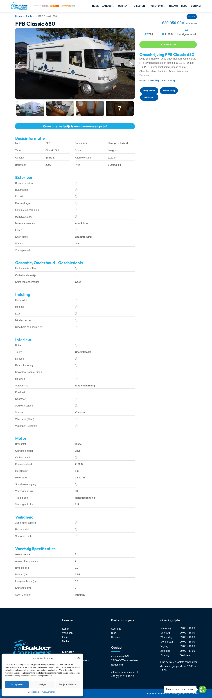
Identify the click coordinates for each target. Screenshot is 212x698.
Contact (196, 6)
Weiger (42, 684)
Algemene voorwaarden (159, 693)
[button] (78, 657)
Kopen (65, 628)
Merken (122, 6)
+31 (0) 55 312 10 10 (122, 676)
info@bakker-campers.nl (124, 672)
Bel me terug (169, 91)
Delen (191, 17)
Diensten (139, 6)
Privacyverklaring (48, 692)
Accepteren (17, 684)
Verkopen (67, 633)
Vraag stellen (149, 91)
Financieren (189, 23)
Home (95, 6)
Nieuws (173, 6)
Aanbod (107, 6)
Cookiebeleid (33, 692)
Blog (184, 6)
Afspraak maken (168, 44)
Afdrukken (149, 97)
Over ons (157, 6)
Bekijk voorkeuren (68, 684)
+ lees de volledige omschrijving (157, 80)
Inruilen (66, 637)
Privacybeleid (178, 693)
